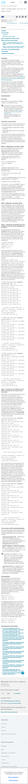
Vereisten (5, 34)
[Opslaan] (17, 17)
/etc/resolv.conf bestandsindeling (10, 49)
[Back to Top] (22, 673)
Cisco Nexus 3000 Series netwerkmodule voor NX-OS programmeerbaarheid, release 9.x (13, 639)
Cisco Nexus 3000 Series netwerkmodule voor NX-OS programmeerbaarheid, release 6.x (13, 648)
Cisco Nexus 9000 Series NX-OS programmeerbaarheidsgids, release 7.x (13, 632)
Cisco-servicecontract (14, 703)
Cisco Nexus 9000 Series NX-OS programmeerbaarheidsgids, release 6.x (13, 635)
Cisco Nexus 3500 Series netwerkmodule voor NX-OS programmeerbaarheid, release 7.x (13, 657)
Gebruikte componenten (9, 36)
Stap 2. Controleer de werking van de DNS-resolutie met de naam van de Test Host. (14, 47)
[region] (14, 776)
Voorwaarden (4, 32)
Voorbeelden (4, 51)
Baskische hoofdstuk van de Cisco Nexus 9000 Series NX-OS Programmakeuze (13, 78)
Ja (2, 693)
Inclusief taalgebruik (12, 23)
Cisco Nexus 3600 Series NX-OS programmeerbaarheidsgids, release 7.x (13, 670)
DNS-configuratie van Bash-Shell (10, 38)
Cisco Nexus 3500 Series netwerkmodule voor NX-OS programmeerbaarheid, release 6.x (13, 662)
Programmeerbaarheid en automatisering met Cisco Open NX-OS (13, 673)
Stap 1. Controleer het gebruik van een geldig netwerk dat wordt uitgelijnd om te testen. (13, 43)
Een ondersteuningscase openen (10, 701)
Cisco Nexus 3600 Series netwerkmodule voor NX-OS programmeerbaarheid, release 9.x (13, 666)
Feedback (18, 693)
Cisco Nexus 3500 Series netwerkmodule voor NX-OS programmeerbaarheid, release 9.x (13, 653)
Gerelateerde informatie (7, 53)
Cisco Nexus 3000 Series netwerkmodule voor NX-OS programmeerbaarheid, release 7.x (13, 644)
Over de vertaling (24, 23)
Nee (8, 693)
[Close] (25, 770)
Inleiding (3, 30)
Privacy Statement (13, 777)
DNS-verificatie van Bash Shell (9, 40)
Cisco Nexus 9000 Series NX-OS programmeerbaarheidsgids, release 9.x (13, 629)
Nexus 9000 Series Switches (9, 712)
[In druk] (26, 17)
